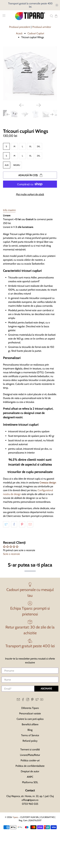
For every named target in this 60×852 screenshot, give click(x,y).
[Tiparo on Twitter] (37, 700)
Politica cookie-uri (30, 760)
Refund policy (30, 740)
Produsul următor (41, 26)
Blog (30, 729)
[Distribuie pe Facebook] (14, 524)
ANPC (30, 776)
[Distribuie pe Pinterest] (22, 524)
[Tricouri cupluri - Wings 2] (30, 73)
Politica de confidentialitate (30, 765)
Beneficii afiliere (30, 724)
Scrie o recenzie (11, 553)
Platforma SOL (30, 782)
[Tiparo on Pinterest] (32, 700)
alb (6, 165)
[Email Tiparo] (18, 700)
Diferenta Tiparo (30, 708)
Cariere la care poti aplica (30, 718)
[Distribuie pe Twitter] (6, 524)
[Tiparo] (30, 16)
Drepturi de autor (30, 771)
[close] (56, 5)
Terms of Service (30, 735)
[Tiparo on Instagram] (27, 700)
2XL (38, 146)
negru (16, 165)
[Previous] (21, 105)
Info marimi (9, 210)
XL (30, 146)
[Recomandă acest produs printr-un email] (30, 524)
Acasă (19, 33)
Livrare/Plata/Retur (30, 754)
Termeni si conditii (30, 749)
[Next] (38, 105)
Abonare (46, 688)
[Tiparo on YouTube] (41, 700)
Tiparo (15, 817)
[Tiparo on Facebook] (22, 700)
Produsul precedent (19, 26)
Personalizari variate (30, 713)
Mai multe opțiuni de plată (30, 194)
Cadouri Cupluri (36, 33)
